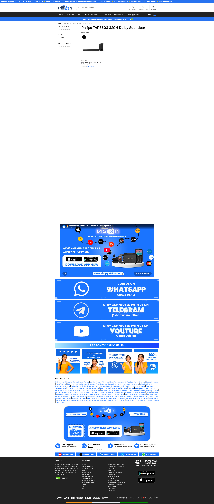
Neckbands (126, 384)
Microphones (115, 386)
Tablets (86, 382)
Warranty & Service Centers (116, 466)
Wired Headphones (146, 384)
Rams (96, 392)
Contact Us (111, 490)
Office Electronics (118, 394)
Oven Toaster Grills (93, 398)
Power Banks (59, 390)
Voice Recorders (60, 388)
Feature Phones (78, 382)
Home (59, 23)
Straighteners (65, 396)
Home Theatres (61, 384)
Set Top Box (129, 382)
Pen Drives (130, 392)
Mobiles (57, 382)
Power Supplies (94, 394)
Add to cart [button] (93, 69)
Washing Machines (153, 400)
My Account (132, 9)
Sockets (110, 392)
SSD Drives (90, 392)
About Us (85, 486)
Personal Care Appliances (137, 394)
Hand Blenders (131, 398)
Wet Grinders (121, 398)
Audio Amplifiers (126, 386)
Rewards (84, 470)
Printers (148, 392)
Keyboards (123, 390)
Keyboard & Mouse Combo (63, 392)
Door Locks (66, 400)
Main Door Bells (61, 402)
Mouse (156, 390)
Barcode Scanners (77, 400)
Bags (126, 394)
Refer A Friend (86, 472)
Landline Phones (95, 382)
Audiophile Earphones (87, 386)
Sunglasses (104, 390)
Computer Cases (106, 394)
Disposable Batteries (106, 400)
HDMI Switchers (120, 400)
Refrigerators (128, 396)
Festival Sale (85, 474)
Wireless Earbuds (81, 384)
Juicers (102, 398)
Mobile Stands (95, 390)
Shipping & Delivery (114, 476)
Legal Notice (112, 488)
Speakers (142, 382)
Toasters (59, 400)
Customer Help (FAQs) (115, 472)
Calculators (95, 400)
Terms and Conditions (115, 484)
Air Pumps (144, 398)
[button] (152, 14)
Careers (84, 484)
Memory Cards (140, 392)
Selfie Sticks (85, 390)
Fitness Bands (115, 388)
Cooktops (75, 398)
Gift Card (85, 464)
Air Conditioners (109, 396)
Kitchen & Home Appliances (94, 396)
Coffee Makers (153, 398)
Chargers (124, 388)
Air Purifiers (149, 396)
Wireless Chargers (149, 388)
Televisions (105, 382)
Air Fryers (83, 398)
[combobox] (65, 29)
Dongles (123, 392)
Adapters (131, 388)
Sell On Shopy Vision (88, 480)
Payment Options (113, 480)
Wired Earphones (101, 384)
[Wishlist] (102, 38)
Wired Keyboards (133, 390)
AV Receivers (71, 388)
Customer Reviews (87, 468)
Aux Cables (68, 390)
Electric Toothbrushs (77, 396)
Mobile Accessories (92, 388)
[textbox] (65, 29)
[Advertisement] (66, 80)
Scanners (155, 392)
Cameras (82, 392)
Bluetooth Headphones (62, 386)
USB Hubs (59, 394)
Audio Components (139, 386)
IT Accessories (114, 390)
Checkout (153, 9)
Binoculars (87, 400)
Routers (117, 392)
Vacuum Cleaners (138, 396)
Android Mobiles (67, 382)
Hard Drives (103, 392)
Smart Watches (105, 388)
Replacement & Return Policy (117, 482)
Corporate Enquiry (87, 478)
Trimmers (150, 394)
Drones (76, 392)
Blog (83, 488)
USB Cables (139, 388)
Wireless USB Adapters (71, 394)
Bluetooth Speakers (152, 382)
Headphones (135, 384)
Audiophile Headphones (102, 386)
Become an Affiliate (88, 482)
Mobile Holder (141, 400)
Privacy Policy (112, 486)
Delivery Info (112, 474)
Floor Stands (150, 386)
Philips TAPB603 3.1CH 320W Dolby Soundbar (91, 63)
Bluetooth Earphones (114, 384)
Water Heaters (66, 398)
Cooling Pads (84, 394)
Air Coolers (119, 396)
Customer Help (143, 9)
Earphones (91, 384)
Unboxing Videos (87, 466)
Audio (136, 382)
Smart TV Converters (117, 382)
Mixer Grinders (111, 398)
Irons (138, 398)
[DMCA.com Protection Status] (67, 478)
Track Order (111, 468)
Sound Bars (84, 60)
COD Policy (111, 478)
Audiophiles (75, 386)
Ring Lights (76, 390)
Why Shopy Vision (87, 476)
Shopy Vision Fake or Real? (116, 464)
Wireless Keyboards (146, 390)
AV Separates (81, 388)
